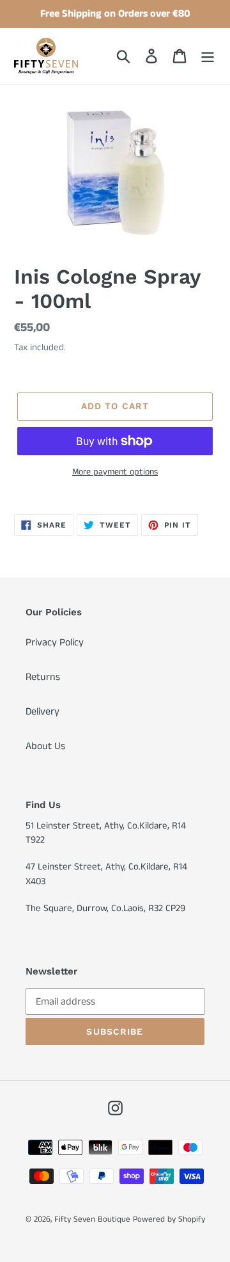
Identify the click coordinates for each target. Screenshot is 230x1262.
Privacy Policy (55, 642)
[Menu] (208, 56)
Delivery (42, 711)
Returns (43, 677)
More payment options (115, 471)
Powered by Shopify (169, 1219)
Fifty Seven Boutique (92, 1219)
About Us (45, 746)
